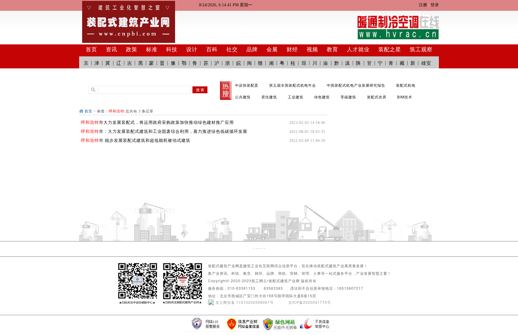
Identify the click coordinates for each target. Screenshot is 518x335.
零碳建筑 (348, 96)
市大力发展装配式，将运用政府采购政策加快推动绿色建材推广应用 (157, 122)
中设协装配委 (246, 85)
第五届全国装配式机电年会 (292, 85)
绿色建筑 (322, 96)
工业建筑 (295, 96)
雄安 (426, 62)
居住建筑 (269, 96)
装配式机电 (405, 85)
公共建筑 (243, 96)
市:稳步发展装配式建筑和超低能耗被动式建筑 (135, 140)
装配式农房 (376, 96)
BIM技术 (404, 96)
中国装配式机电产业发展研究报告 (356, 85)
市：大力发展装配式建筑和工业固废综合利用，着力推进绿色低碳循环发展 (164, 131)
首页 (88, 111)
